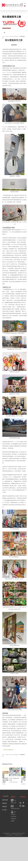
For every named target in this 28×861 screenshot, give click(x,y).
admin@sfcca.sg (15, 808)
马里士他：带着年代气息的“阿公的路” (19, 780)
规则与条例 (5, 800)
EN (25, 3)
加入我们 (4, 809)
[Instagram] (20, 806)
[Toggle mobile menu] (25, 6)
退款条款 (4, 806)
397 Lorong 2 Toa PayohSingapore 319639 (13, 816)
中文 (22, 3)
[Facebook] (23, 803)
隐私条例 (4, 803)
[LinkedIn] (23, 806)
